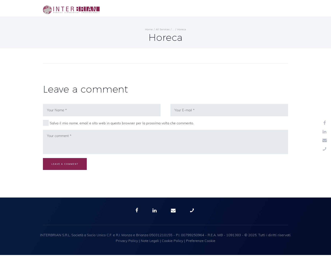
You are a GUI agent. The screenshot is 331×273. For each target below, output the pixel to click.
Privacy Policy (127, 241)
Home (149, 29)
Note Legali (150, 241)
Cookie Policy (172, 241)
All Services (163, 29)
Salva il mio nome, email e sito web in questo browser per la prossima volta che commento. (122, 123)
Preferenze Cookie (200, 241)
